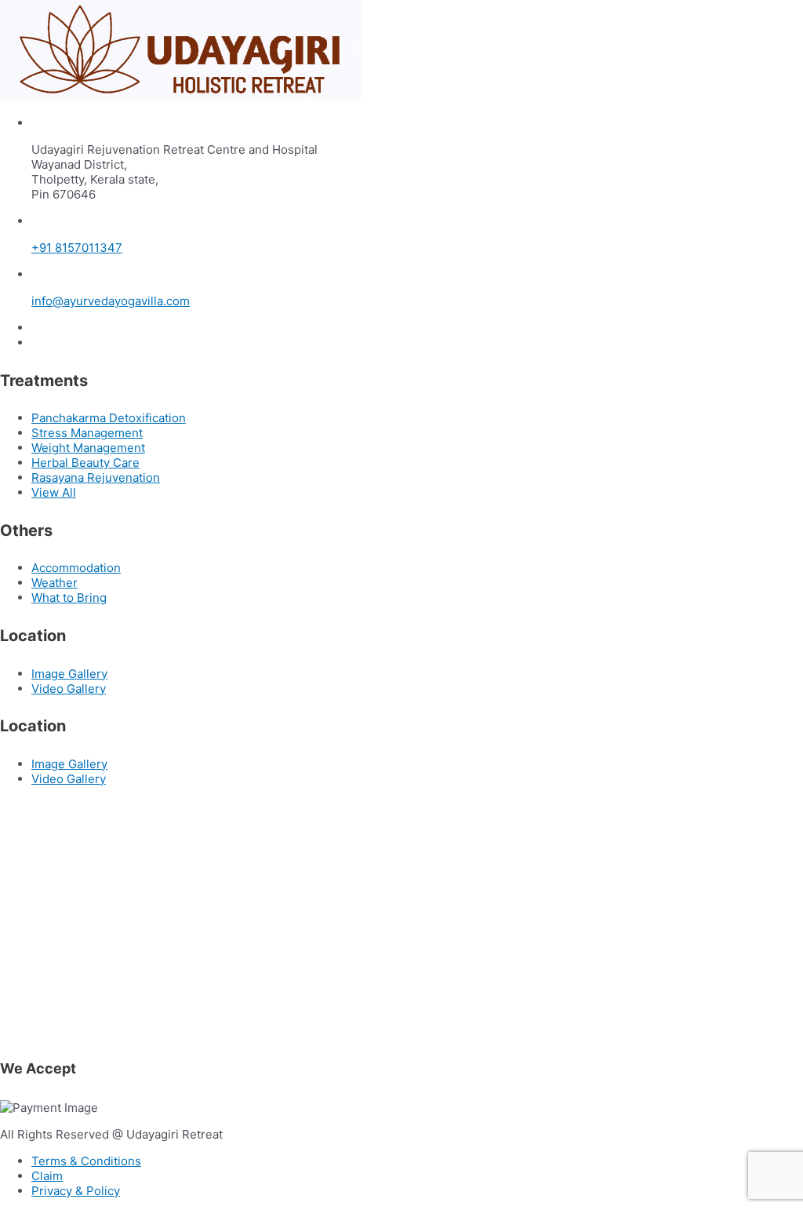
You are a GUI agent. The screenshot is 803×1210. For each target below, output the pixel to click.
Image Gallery (69, 673)
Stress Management (87, 432)
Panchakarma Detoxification (108, 417)
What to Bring (69, 597)
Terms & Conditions (86, 1161)
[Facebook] (36, 327)
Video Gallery (68, 688)
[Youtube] (36, 342)
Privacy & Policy (75, 1190)
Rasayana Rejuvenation (95, 477)
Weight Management (88, 447)
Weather (54, 582)
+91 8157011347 (76, 247)
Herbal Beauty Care (85, 462)
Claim (47, 1175)
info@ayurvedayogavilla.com (110, 300)
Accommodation (76, 567)
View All (53, 492)
